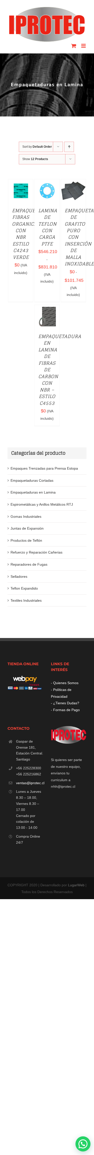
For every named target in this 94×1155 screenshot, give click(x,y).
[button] (82, 1143)
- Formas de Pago (65, 710)
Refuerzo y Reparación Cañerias (36, 552)
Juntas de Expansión (27, 528)
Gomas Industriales (26, 516)
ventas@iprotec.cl (29, 783)
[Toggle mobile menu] (83, 45)
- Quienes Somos (64, 683)
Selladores (19, 576)
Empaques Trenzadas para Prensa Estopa (44, 468)
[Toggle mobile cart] (73, 45)
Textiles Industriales (26, 600)
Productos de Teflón (26, 540)
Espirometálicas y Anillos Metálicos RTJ (42, 504)
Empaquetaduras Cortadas (32, 480)
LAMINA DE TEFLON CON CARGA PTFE (47, 227)
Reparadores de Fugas (29, 564)
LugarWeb (76, 885)
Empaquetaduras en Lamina (33, 492)
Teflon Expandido (24, 588)
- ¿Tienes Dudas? (65, 703)
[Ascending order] (69, 147)
